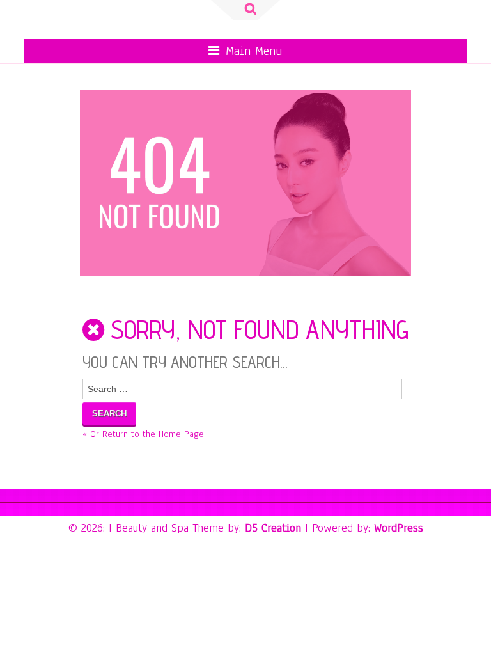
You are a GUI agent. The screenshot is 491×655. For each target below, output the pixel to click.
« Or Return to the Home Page (143, 434)
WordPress (398, 527)
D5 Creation (273, 527)
